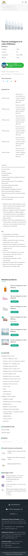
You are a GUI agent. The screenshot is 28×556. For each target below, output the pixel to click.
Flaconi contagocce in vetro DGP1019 (18, 330)
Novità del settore (5, 432)
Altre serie (6, 421)
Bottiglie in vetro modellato (8, 396)
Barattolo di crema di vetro (10, 406)
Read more (14, 291)
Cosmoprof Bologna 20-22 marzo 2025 (15, 484)
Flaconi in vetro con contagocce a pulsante (14, 361)
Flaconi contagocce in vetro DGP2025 (18, 286)
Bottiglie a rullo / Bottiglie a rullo (12, 363)
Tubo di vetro (7, 386)
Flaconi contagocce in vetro (8, 7)
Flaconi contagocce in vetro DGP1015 (18, 318)
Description (5, 89)
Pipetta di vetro (7, 391)
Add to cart (14, 324)
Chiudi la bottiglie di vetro (10, 373)
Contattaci (12, 514)
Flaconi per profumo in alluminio (12, 381)
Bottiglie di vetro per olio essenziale (12, 401)
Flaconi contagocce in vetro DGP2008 (18, 297)
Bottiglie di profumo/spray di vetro (12, 378)
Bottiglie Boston (7, 404)
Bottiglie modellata (8, 399)
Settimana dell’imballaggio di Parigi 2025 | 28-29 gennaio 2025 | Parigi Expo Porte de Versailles (16, 491)
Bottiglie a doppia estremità (10, 366)
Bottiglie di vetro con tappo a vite (12, 368)
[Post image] (2, 476)
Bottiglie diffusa (7, 416)
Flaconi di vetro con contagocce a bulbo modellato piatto (14, 412)
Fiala (5, 389)
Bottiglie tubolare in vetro (10, 6)
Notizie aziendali (5, 429)
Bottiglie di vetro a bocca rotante (11, 376)
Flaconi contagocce (8, 74)
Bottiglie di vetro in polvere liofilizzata (13, 371)
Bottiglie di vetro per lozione (11, 383)
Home (2, 6)
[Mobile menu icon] (26, 2)
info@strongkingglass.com (15, 509)
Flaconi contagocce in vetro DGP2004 (18, 307)
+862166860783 (15, 504)
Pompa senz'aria (8, 418)
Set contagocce (7, 394)
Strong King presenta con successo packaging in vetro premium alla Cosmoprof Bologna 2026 (14, 477)
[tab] (14, 89)
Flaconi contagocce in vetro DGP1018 (18, 341)
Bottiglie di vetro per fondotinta (11, 409)
